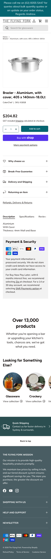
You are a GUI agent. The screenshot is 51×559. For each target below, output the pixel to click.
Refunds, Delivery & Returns (17, 202)
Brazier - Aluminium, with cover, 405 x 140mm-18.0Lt (24, 39)
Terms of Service (22, 552)
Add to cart (34, 128)
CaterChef (7, 102)
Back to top (25, 441)
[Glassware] (13, 382)
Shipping (19, 121)
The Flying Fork (15, 547)
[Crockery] (35, 382)
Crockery (35, 396)
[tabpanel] (25, 227)
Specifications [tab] (26, 216)
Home (5, 37)
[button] (40, 21)
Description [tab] (9, 216)
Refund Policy (8, 552)
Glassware (13, 396)
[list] (25, 65)
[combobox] (25, 28)
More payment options (25, 145)
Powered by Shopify (29, 547)
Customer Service (39, 552)
